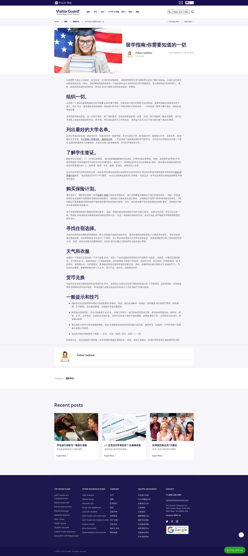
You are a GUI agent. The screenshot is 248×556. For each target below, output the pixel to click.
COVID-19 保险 (113, 12)
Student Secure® (61, 527)
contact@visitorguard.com (177, 500)
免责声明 (113, 511)
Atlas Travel (59, 519)
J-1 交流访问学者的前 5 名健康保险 (123, 445)
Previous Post (174, 21)
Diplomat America (62, 515)
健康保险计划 (143, 516)
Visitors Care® (88, 524)
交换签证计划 (143, 503)
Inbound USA (88, 503)
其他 (123, 12)
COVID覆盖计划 (144, 499)
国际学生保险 (143, 520)
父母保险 (141, 507)
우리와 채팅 (65, 2)
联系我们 (113, 503)
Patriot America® (61, 502)
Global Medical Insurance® (94, 532)
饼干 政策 (114, 520)
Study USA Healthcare (91, 507)
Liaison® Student (89, 511)
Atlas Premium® (89, 528)
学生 (95, 12)
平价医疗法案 (143, 495)
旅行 (102, 12)
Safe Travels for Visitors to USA (95, 520)
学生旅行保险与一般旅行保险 (72, 445)
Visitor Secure (60, 523)
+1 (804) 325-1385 (173, 494)
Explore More (61, 456)
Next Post (188, 21)
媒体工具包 (114, 528)
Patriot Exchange (61, 511)
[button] (189, 2)
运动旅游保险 (143, 524)
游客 (88, 12)
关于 (112, 495)
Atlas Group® (88, 495)
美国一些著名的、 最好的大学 (98, 139)
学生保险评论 (143, 536)
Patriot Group (88, 499)
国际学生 (70, 378)
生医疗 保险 (102, 195)
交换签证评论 (143, 532)
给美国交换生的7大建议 (164, 445)
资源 (130, 12)
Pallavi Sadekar (143, 52)
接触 (137, 12)
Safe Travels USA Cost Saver (94, 516)
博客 (112, 499)
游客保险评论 (143, 528)
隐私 (112, 507)
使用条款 (113, 516)
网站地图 (113, 532)
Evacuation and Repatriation (66, 536)
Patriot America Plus (63, 507)
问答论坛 (113, 524)
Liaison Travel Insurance (64, 531)
